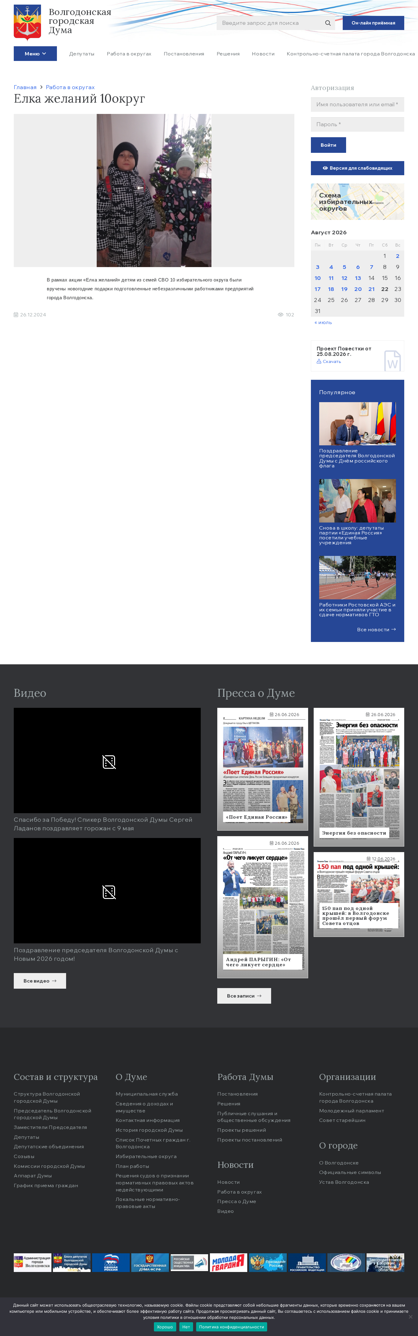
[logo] (27, 23)
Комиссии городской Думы (49, 1166)
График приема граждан (46, 1185)
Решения (229, 1103)
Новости (228, 1182)
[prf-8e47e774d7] (307, 1262)
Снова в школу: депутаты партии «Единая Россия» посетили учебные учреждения (351, 535)
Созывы (24, 1156)
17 (318, 288)
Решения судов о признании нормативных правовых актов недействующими (155, 1182)
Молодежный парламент (351, 1111)
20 (358, 288)
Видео (225, 1211)
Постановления (237, 1094)
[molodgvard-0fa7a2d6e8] (229, 1262)
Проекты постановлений (249, 1140)
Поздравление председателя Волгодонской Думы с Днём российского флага (357, 458)
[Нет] (410, 1317)
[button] (43, 53)
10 (318, 277)
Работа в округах (239, 1192)
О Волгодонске (339, 1163)
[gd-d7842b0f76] (150, 1262)
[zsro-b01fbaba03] (385, 1262)
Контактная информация (148, 1120)
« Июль (323, 322)
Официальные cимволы (350, 1172)
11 (331, 277)
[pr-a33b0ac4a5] (268, 1262)
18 (331, 288)
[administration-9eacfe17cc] (32, 1262)
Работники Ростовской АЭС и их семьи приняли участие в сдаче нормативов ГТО (357, 609)
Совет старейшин (342, 1120)
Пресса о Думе (236, 1201)
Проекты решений (241, 1130)
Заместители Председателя (50, 1127)
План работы (132, 1166)
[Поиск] (328, 23)
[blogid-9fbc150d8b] (72, 1262)
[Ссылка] (358, 201)
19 (344, 288)
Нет (186, 1326)
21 (371, 288)
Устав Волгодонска (344, 1182)
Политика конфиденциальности (231, 1326)
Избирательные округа (146, 1156)
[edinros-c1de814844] (111, 1262)
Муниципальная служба (147, 1094)
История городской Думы (149, 1130)
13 (358, 277)
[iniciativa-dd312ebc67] (189, 1262)
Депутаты (26, 1137)
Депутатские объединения (49, 1146)
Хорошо (165, 1326)
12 (344, 277)
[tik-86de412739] (346, 1262)
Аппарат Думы (33, 1175)
